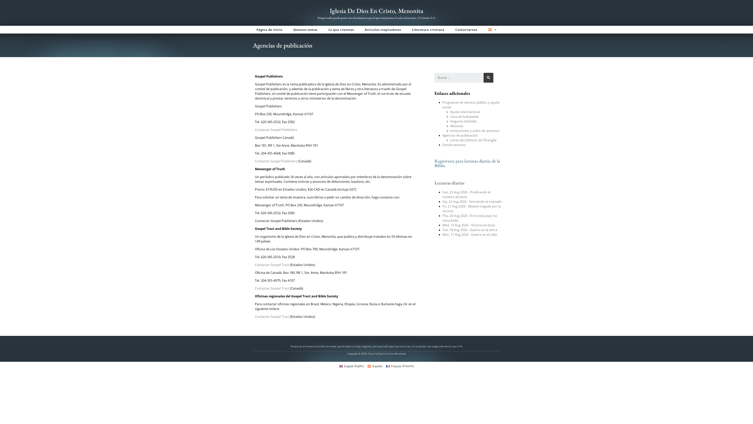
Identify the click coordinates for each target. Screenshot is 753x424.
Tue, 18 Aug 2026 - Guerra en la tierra (469, 230)
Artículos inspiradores (383, 30)
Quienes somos (305, 30)
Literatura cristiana (428, 30)
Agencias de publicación (460, 135)
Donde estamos (454, 145)
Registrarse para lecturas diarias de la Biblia (467, 163)
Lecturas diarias (449, 183)
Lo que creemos (341, 30)
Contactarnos (466, 30)
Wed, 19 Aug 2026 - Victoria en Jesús (468, 225)
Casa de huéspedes (464, 116)
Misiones (456, 126)
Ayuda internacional (465, 112)
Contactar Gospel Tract (272, 265)
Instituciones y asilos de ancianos (474, 131)
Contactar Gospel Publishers (276, 130)
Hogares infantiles (463, 121)
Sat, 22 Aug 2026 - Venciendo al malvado (472, 201)
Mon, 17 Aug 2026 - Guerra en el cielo (469, 234)
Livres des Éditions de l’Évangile (473, 140)
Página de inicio (269, 30)
